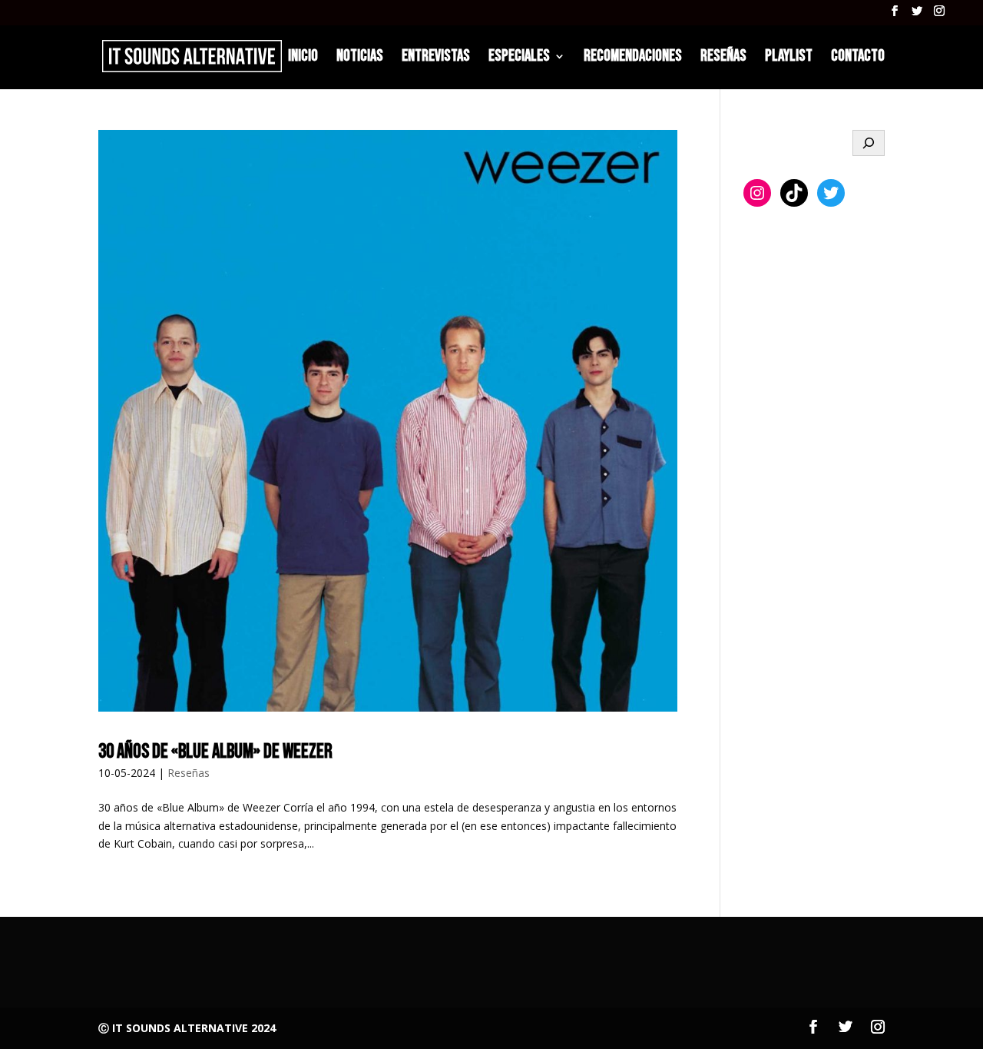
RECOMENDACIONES (633, 58)
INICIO (303, 58)
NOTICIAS (359, 58)
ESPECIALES (519, 58)
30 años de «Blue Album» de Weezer (215, 752)
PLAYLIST (789, 58)
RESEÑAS (723, 58)
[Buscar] (868, 143)
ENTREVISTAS (436, 58)
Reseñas (188, 772)
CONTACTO (858, 58)
